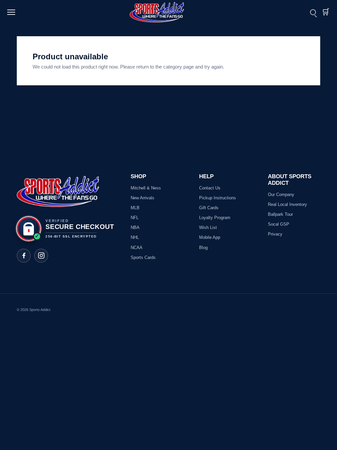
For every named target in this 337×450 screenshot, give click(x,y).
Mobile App (209, 237)
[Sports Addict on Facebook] (24, 256)
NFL (135, 217)
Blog (203, 247)
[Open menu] (12, 12)
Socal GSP (278, 224)
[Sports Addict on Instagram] (41, 256)
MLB (135, 207)
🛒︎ (325, 12)
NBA (135, 227)
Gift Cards (209, 207)
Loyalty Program (214, 217)
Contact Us (209, 187)
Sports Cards (143, 257)
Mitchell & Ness (146, 187)
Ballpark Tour (280, 214)
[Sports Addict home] (161, 12)
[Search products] (313, 12)
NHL (135, 237)
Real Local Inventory (287, 204)
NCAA (137, 247)
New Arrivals (142, 197)
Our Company (281, 194)
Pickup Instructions (217, 197)
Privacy (275, 234)
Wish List (208, 227)
